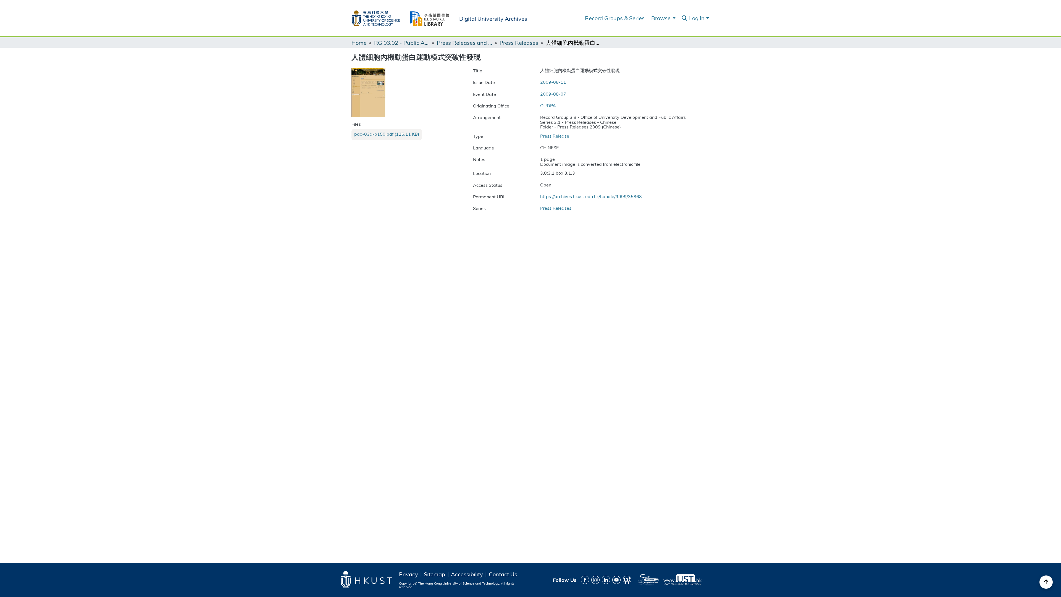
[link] (386, 134)
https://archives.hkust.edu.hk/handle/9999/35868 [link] (591, 196)
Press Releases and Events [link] (464, 43)
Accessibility (467, 574)
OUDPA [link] (548, 105)
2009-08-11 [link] (553, 82)
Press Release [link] (554, 136)
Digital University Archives (493, 18)
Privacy (408, 574)
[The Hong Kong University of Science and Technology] (378, 17)
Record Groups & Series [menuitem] (615, 18)
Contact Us (503, 574)
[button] (684, 18)
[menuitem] (662, 18)
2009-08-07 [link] (553, 94)
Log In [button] (697, 18)
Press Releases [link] (519, 43)
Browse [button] (661, 18)
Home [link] (359, 43)
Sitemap (434, 574)
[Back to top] (1046, 582)
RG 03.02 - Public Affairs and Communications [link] (401, 43)
